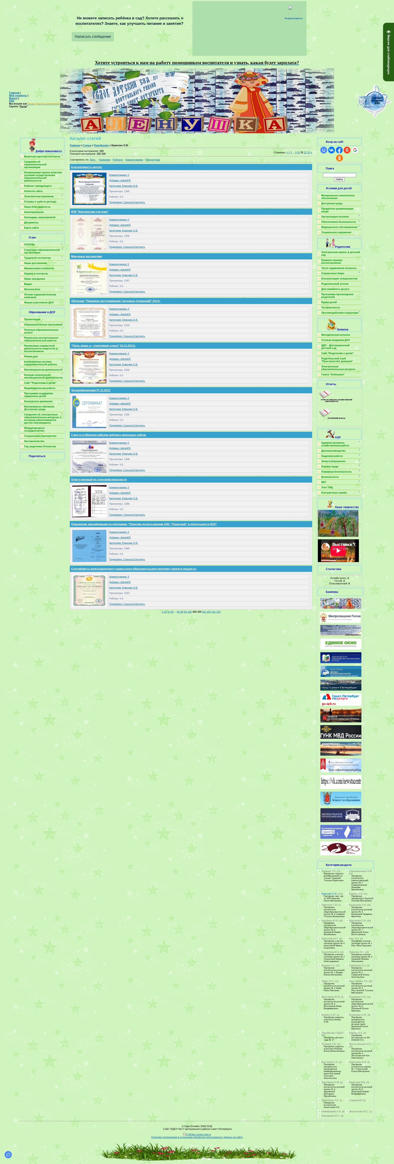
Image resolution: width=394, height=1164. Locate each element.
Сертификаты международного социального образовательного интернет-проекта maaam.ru (133, 568)
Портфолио (101, 145)
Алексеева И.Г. (330, 938)
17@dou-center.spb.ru (198, 1134)
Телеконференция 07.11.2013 (90, 390)
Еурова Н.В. (356, 893)
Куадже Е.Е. (328, 965)
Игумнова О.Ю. (358, 1014)
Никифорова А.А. (331, 1111)
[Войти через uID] (323, 150)
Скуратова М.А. (330, 952)
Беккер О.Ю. (328, 1014)
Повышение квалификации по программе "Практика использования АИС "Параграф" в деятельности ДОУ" (144, 524)
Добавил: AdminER (120, 180)
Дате (92, 159)
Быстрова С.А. (329, 1062)
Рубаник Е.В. (328, 1044)
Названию (104, 159)
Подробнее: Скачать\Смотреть (127, 202)
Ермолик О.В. (329, 893)
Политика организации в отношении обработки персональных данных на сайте (197, 1137)
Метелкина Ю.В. (330, 996)
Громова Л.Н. (356, 952)
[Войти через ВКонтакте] (331, 150)
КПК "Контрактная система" (90, 211)
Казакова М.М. (329, 920)
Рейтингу (118, 159)
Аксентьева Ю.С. (359, 1111)
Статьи (87, 145)
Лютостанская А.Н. (360, 1044)
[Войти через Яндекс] (347, 150)
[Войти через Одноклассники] (339, 158)
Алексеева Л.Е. (330, 1100)
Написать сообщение (93, 36)
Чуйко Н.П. (327, 981)
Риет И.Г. (354, 938)
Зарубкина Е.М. (330, 1082)
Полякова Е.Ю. (357, 996)
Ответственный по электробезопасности (99, 479)
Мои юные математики (86, 256)
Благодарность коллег (86, 167)
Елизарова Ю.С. (330, 1115)
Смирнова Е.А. (357, 965)
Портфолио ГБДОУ (332, 1032)
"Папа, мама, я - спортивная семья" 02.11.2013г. (103, 345)
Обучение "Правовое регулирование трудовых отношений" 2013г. (116, 301)
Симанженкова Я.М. (360, 871)
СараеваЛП (356, 1100)
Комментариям (134, 159)
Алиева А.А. (356, 1032)
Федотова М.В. (357, 1082)
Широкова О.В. (357, 920)
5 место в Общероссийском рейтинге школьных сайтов (108, 435)
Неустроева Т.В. (358, 981)
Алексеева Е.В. (358, 1062)
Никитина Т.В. (329, 904)
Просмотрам (152, 159)
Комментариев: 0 (119, 175)
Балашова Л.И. (357, 904)
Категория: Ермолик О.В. (123, 185)
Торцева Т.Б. (328, 871)
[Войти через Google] (355, 150)
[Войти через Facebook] (339, 150)
